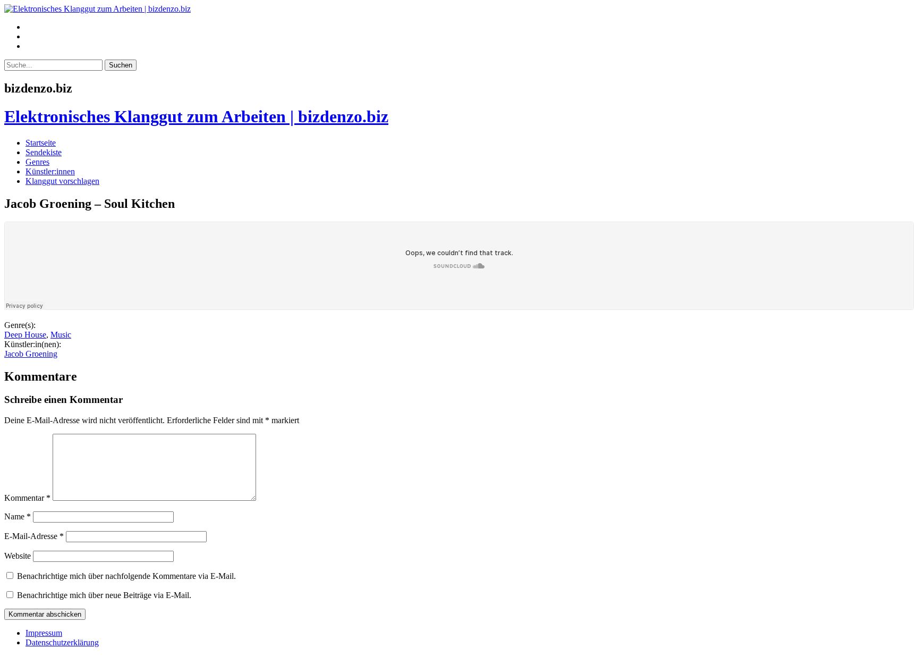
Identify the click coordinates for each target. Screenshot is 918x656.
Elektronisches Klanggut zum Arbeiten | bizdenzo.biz (196, 116)
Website (17, 555)
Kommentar (27, 497)
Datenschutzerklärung (62, 642)
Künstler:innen (50, 171)
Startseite (41, 142)
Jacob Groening (30, 353)
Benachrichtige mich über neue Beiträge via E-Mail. (104, 595)
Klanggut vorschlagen (62, 181)
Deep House (25, 334)
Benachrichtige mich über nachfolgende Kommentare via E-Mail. (126, 576)
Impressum (44, 632)
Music (60, 334)
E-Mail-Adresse (34, 536)
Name (17, 516)
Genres (37, 161)
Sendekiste (44, 152)
